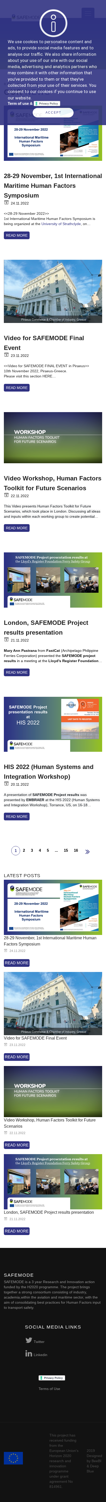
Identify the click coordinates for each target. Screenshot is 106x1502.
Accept (53, 112)
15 (66, 850)
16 (76, 850)
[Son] (88, 851)
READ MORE (17, 235)
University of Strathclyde (61, 224)
